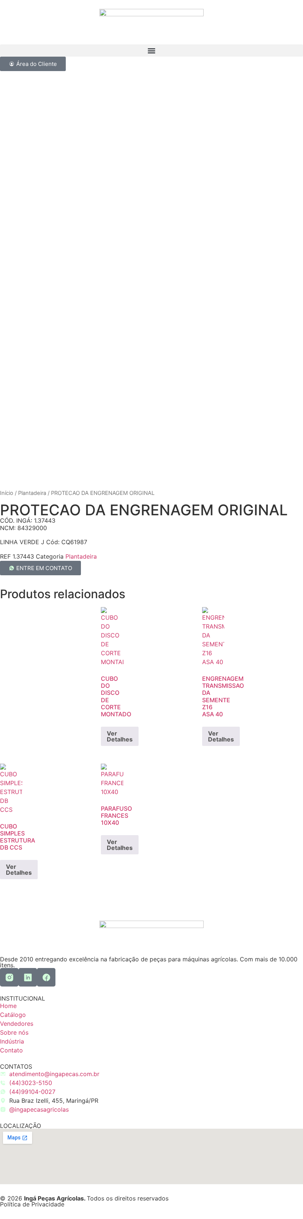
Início (6, 493)
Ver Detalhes (120, 736)
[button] (151, 50)
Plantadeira (32, 493)
